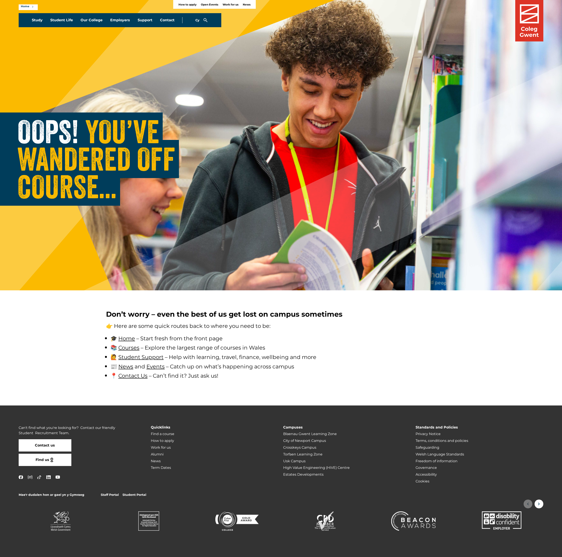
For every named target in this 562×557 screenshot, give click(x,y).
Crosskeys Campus (299, 447)
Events (155, 366)
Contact (167, 20)
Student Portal (134, 494)
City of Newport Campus (304, 441)
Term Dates (161, 468)
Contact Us (133, 376)
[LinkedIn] (48, 477)
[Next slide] (539, 504)
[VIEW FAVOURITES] (532, 551)
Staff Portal (110, 494)
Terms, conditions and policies (442, 441)
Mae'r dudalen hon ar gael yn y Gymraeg (51, 494)
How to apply (187, 5)
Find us (42, 460)
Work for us (230, 5)
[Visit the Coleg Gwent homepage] (529, 20)
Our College (92, 20)
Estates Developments (303, 474)
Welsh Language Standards (440, 454)
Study (37, 20)
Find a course (162, 434)
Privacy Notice (428, 434)
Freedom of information (437, 461)
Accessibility (426, 474)
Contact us (45, 445)
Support (145, 20)
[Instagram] (30, 477)
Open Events (209, 5)
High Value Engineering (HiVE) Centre (316, 468)
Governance (426, 468)
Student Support (141, 357)
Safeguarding (427, 447)
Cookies (422, 481)
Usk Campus (294, 461)
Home (25, 6)
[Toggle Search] (205, 20)
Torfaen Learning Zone (302, 454)
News (246, 5)
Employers (120, 20)
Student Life (61, 20)
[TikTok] (39, 477)
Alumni (157, 454)
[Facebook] (21, 477)
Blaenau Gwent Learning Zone (310, 434)
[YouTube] (58, 477)
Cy (197, 20)
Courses (128, 348)
